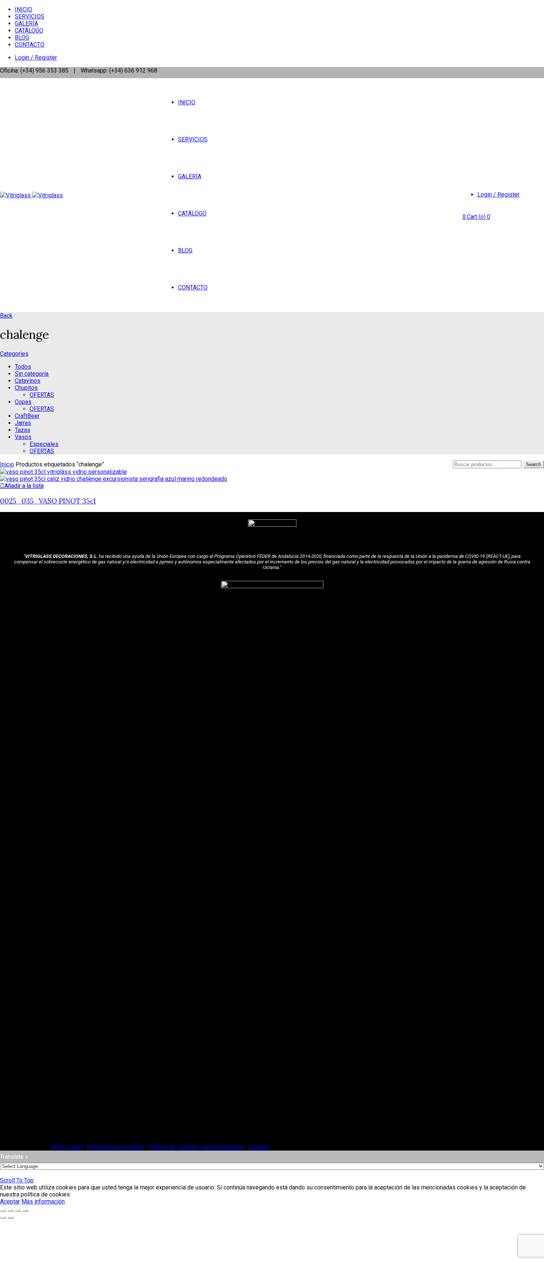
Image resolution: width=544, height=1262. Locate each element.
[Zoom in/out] (25, 1210)
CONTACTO (29, 44)
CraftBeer (27, 415)
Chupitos (26, 387)
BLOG (22, 37)
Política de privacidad (115, 1147)
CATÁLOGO (29, 30)
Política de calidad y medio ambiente (196, 1147)
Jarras (23, 422)
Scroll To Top (17, 1180)
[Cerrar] (3, 1210)
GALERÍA (26, 23)
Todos (23, 366)
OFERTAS (42, 394)
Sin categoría (31, 373)
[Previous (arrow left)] (3, 1217)
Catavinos (27, 380)
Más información (43, 1201)
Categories (14, 353)
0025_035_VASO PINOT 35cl (48, 500)
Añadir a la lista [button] (24, 485)
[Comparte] (10, 1210)
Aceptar (10, 1201)
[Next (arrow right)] (10, 1217)
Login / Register (36, 57)
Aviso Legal (66, 1147)
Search (533, 464)
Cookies (259, 1147)
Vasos (23, 437)
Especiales (44, 444)
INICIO (23, 9)
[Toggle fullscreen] (18, 1210)
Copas (23, 401)
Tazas (22, 430)
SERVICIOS (29, 16)
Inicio (7, 464)
